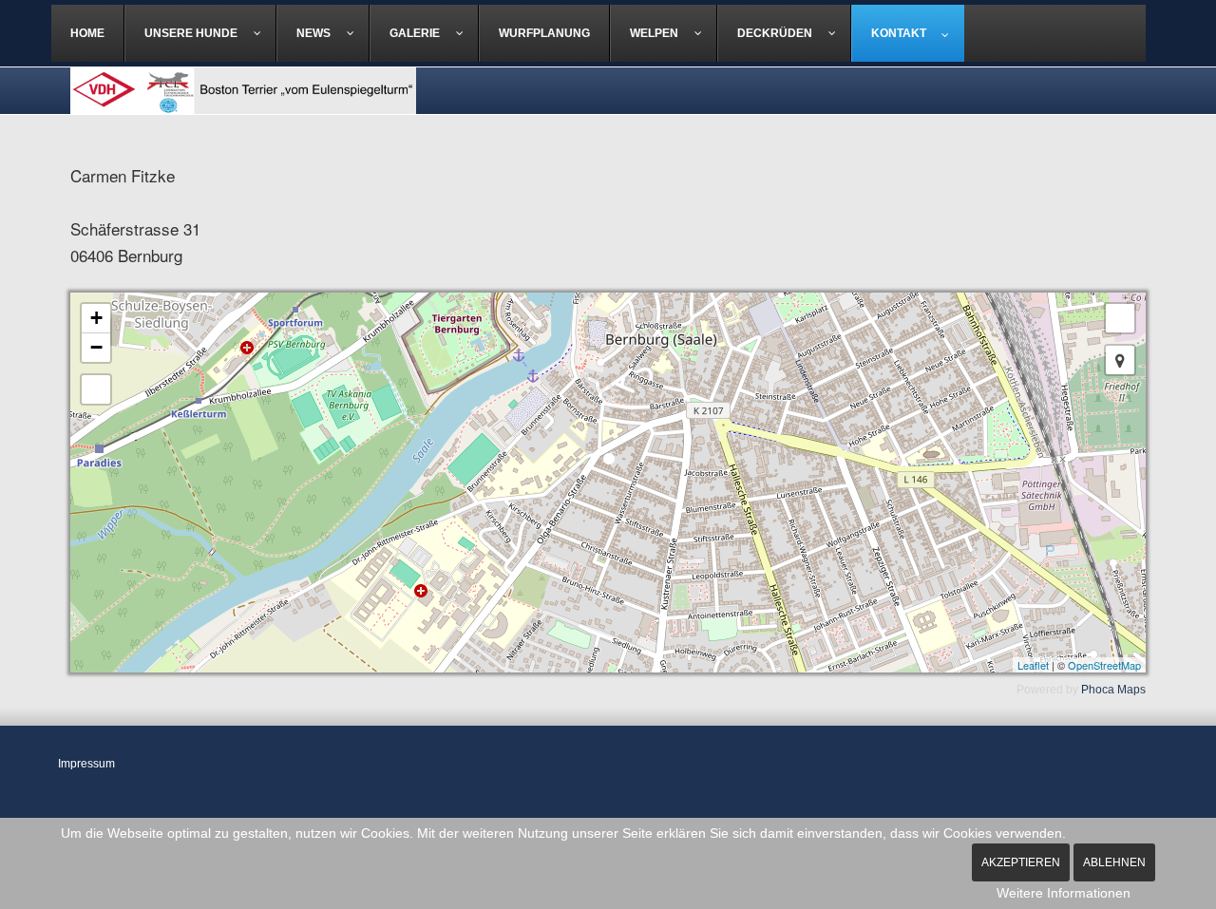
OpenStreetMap (1104, 664)
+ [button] (96, 318)
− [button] (96, 347)
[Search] (96, 389)
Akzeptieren (1020, 862)
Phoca (1097, 689)
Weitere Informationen (1063, 892)
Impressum (86, 763)
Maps (1131, 689)
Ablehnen (1114, 862)
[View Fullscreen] (1120, 318)
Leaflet (1033, 664)
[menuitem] (87, 33)
